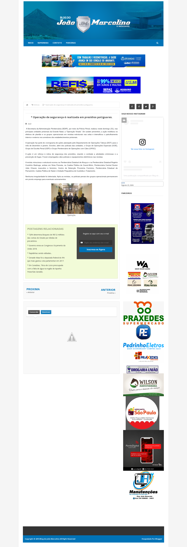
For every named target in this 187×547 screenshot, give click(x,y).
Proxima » (111, 293)
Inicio (30, 43)
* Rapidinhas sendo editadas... (39, 253)
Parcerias (71, 43)
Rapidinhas (43, 43)
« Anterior (30, 292)
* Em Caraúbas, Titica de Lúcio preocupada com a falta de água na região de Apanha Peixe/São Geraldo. (45, 268)
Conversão (34, 312)
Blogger (158, 539)
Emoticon (46, 312)
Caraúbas (125, 187)
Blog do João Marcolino (50, 539)
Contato (57, 43)
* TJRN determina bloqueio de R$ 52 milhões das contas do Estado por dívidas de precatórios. (45, 237)
